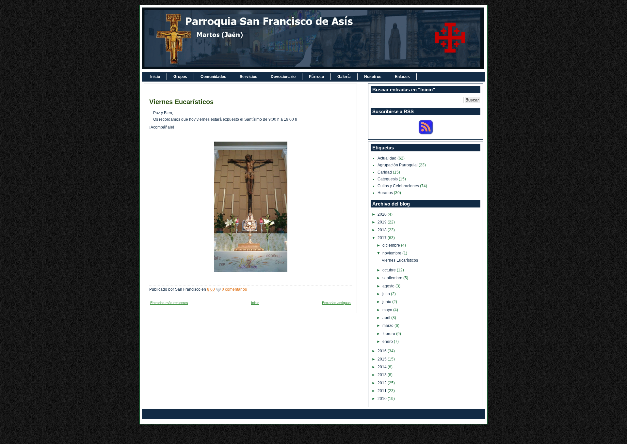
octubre (389, 270)
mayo (387, 310)
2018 (383, 230)
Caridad (385, 172)
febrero (389, 333)
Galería (344, 76)
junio (387, 301)
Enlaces (402, 76)
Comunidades (213, 76)
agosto (388, 286)
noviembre (392, 253)
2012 (383, 383)
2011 (383, 391)
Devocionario (283, 76)
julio (386, 294)
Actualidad (387, 158)
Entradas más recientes (169, 303)
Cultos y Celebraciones (398, 186)
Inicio (155, 76)
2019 (383, 222)
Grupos (180, 76)
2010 (383, 398)
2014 (383, 367)
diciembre (391, 245)
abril (386, 317)
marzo (388, 325)
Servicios (248, 76)
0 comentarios (234, 289)
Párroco (316, 76)
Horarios (385, 193)
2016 (383, 351)
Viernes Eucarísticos (181, 101)
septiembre (392, 278)
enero (388, 341)
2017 (383, 238)
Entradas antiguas (336, 303)
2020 (383, 214)
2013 (383, 375)
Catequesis (388, 179)
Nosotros (372, 76)
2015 (383, 359)
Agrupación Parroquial (398, 165)
